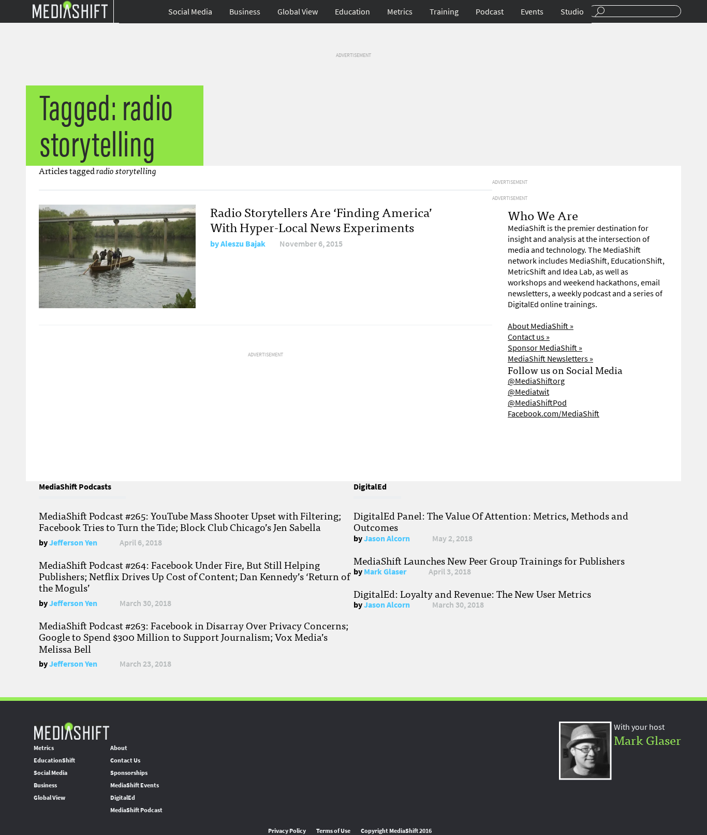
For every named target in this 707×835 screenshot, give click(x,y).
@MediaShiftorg (536, 381)
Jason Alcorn (387, 538)
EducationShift (54, 760)
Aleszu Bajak (243, 243)
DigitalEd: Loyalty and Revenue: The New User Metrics (472, 593)
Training (444, 11)
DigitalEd (122, 798)
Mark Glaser (385, 571)
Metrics (400, 11)
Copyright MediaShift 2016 (396, 831)
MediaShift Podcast (136, 810)
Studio (572, 11)
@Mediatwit (528, 391)
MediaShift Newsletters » (550, 358)
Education (352, 11)
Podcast (490, 11)
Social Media (190, 11)
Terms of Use (333, 831)
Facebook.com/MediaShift (553, 413)
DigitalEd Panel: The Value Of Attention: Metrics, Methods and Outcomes (491, 521)
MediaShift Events (134, 785)
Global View (297, 11)
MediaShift (71, 731)
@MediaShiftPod (537, 402)
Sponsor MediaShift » (545, 347)
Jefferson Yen (73, 542)
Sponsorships (129, 773)
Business (244, 11)
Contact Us (125, 760)
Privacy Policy (287, 831)
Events (532, 11)
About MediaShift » (540, 326)
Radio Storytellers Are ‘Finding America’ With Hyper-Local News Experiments (321, 219)
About (118, 748)
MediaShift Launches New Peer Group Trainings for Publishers (489, 560)
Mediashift (70, 9)
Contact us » (529, 337)
